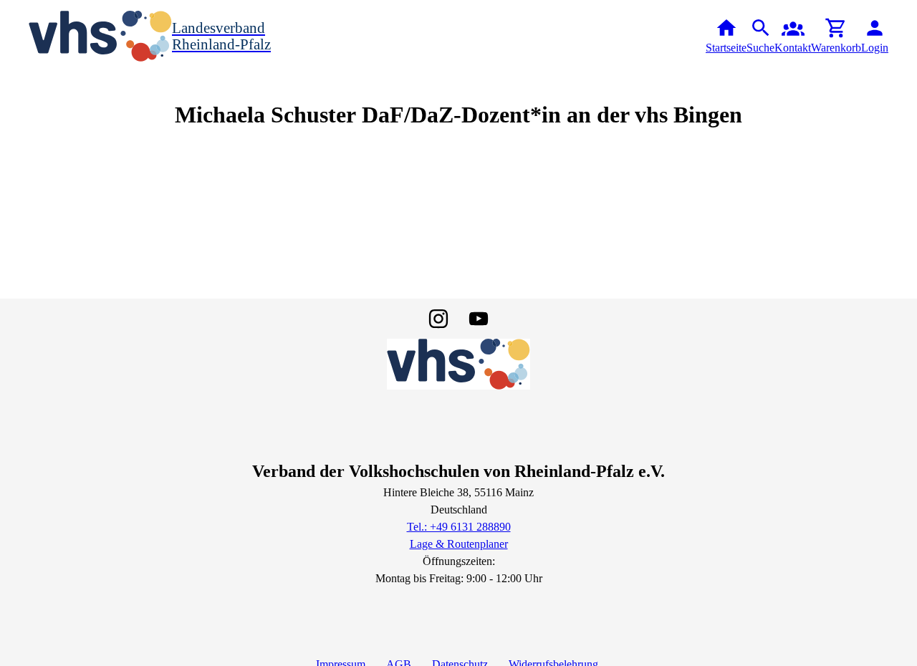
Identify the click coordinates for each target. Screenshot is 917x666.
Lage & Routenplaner (459, 544)
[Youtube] (478, 319)
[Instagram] (438, 319)
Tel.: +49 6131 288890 (459, 527)
